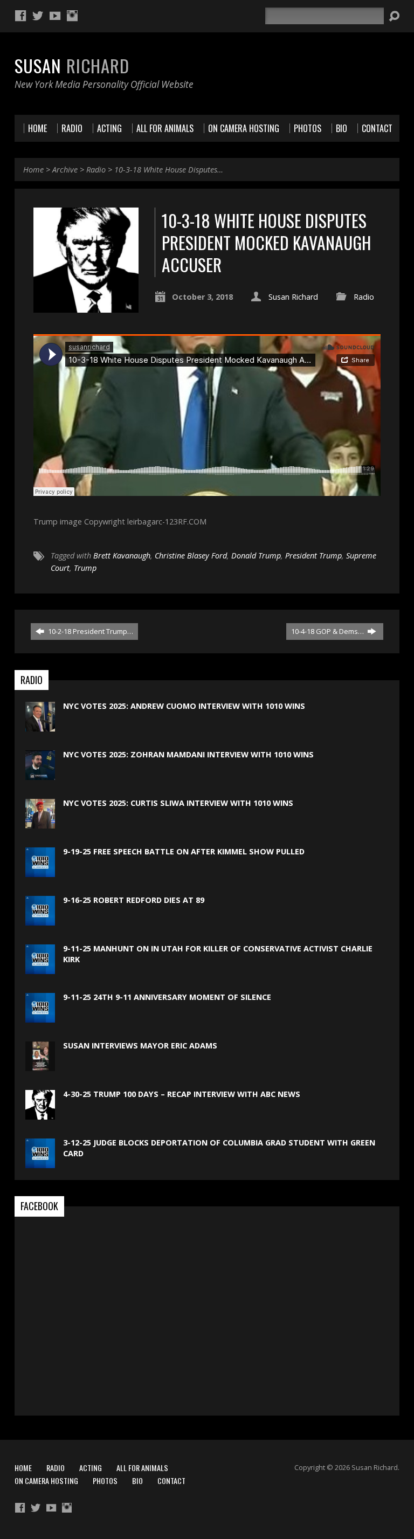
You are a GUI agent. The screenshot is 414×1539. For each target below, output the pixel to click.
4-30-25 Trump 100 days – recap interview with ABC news (181, 1094)
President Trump (313, 555)
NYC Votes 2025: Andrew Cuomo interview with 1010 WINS (184, 706)
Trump (85, 568)
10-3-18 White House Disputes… (168, 169)
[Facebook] (20, 15)
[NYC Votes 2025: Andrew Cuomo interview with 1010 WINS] (40, 726)
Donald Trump (256, 555)
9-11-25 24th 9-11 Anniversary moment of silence (167, 997)
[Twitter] (37, 15)
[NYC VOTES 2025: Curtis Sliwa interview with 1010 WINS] (40, 823)
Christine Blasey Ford (191, 555)
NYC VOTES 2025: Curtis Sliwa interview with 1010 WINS (178, 803)
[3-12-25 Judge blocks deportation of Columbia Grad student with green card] (40, 1162)
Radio (96, 169)
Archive (65, 169)
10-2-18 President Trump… (89, 631)
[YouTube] (55, 15)
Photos (105, 1480)
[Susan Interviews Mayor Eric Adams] (40, 1065)
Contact (171, 1480)
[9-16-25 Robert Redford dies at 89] (40, 920)
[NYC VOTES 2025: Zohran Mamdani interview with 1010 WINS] (40, 774)
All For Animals (142, 1467)
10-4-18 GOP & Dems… (328, 631)
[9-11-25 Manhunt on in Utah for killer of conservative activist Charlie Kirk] (40, 968)
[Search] (394, 16)
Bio (137, 1480)
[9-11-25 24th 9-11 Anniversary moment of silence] (40, 1017)
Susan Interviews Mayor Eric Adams (140, 1045)
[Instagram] (72, 15)
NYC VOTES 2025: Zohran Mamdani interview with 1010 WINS (188, 754)
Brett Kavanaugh (121, 555)
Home (33, 169)
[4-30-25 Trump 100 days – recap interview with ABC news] (40, 1114)
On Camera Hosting (46, 1480)
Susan (72, 65)
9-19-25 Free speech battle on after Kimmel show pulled (184, 851)
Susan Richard (293, 297)
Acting (90, 1467)
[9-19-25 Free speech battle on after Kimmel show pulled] (40, 871)
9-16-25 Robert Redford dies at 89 (133, 900)
